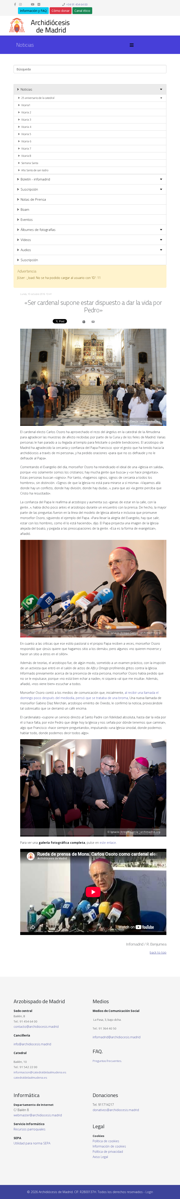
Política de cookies (106, 1141)
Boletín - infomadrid (35, 179)
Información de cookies (109, 1146)
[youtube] (32, 4)
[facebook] (15, 4)
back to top (158, 952)
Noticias (26, 89)
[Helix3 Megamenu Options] (132, 45)
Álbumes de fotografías (38, 229)
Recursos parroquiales (29, 1129)
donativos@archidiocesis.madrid (116, 1110)
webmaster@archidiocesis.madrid (38, 1115)
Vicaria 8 (26, 156)
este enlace (108, 842)
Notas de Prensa (33, 199)
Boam (25, 209)
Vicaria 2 (26, 112)
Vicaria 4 (26, 127)
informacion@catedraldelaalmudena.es (40, 1072)
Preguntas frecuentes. (107, 1061)
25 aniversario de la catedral (37, 98)
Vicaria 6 (26, 141)
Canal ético (82, 11)
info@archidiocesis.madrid (32, 1044)
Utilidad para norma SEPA (32, 1143)
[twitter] (26, 4)
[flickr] (39, 4)
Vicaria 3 (26, 119)
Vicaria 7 (26, 148)
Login (149, 1192)
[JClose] (161, 271)
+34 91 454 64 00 (76, 4)
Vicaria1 (26, 105)
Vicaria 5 (26, 134)
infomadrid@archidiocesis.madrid (116, 1037)
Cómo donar (61, 11)
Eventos (27, 219)
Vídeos (26, 239)
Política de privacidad (108, 1151)
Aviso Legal (100, 1157)
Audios (26, 250)
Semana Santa (29, 163)
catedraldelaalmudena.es (30, 1077)
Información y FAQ (33, 11)
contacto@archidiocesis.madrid (36, 1026)
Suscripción (29, 189)
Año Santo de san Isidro (34, 170)
